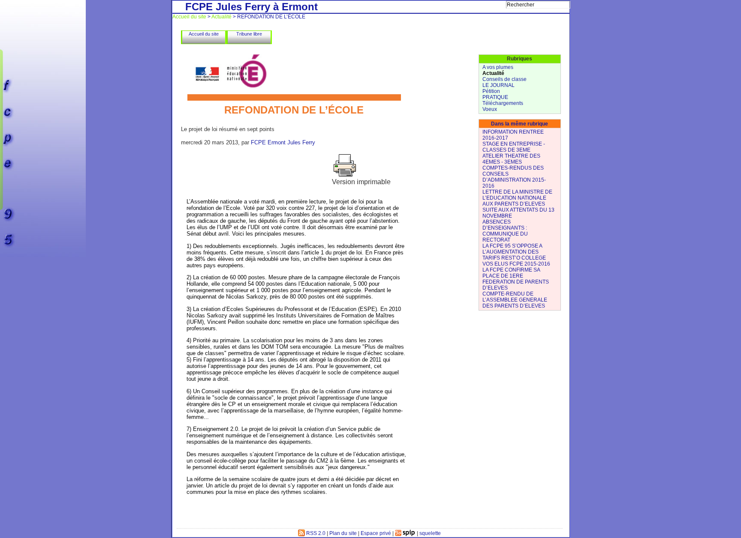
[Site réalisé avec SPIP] (405, 533)
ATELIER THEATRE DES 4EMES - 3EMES (511, 159)
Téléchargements (502, 103)
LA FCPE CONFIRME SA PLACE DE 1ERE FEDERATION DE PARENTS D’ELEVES (515, 279)
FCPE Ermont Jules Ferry (283, 142)
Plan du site (343, 533)
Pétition (491, 91)
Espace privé (376, 533)
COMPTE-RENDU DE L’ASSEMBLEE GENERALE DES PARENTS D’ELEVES (514, 300)
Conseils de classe (504, 79)
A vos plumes (497, 67)
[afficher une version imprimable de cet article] (345, 175)
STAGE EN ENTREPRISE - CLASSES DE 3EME (513, 147)
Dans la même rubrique (519, 124)
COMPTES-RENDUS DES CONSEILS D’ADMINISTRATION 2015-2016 (514, 177)
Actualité (221, 17)
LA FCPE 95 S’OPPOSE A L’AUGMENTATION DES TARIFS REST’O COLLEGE (514, 252)
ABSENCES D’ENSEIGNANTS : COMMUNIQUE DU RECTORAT (505, 231)
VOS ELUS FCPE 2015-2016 (516, 264)
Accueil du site (189, 17)
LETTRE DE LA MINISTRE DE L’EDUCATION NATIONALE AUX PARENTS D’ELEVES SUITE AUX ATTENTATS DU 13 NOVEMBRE (518, 204)
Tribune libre (249, 33)
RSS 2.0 (315, 533)
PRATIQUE (495, 97)
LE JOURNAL (498, 85)
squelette (430, 533)
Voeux (489, 109)
